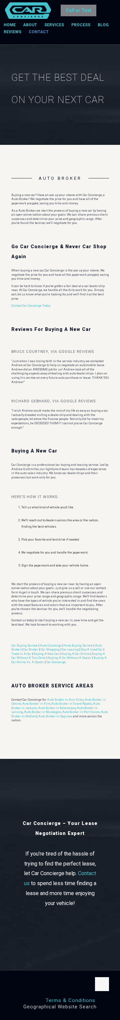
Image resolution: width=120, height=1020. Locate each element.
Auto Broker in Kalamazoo (57, 708)
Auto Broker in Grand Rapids (71, 703)
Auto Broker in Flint (36, 703)
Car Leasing (70, 649)
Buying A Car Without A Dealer (69, 658)
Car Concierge (56, 662)
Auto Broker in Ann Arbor (65, 699)
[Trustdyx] (28, 10)
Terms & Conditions (70, 1000)
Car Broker (30, 649)
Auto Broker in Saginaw (55, 716)
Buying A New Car (46, 654)
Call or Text (78, 10)
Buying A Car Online (75, 654)
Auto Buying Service (78, 645)
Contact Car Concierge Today (30, 305)
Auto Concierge (51, 645)
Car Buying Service (24, 645)
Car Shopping (50, 649)
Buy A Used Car (92, 649)
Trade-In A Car (21, 654)
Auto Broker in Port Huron (81, 712)
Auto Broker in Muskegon (42, 712)
